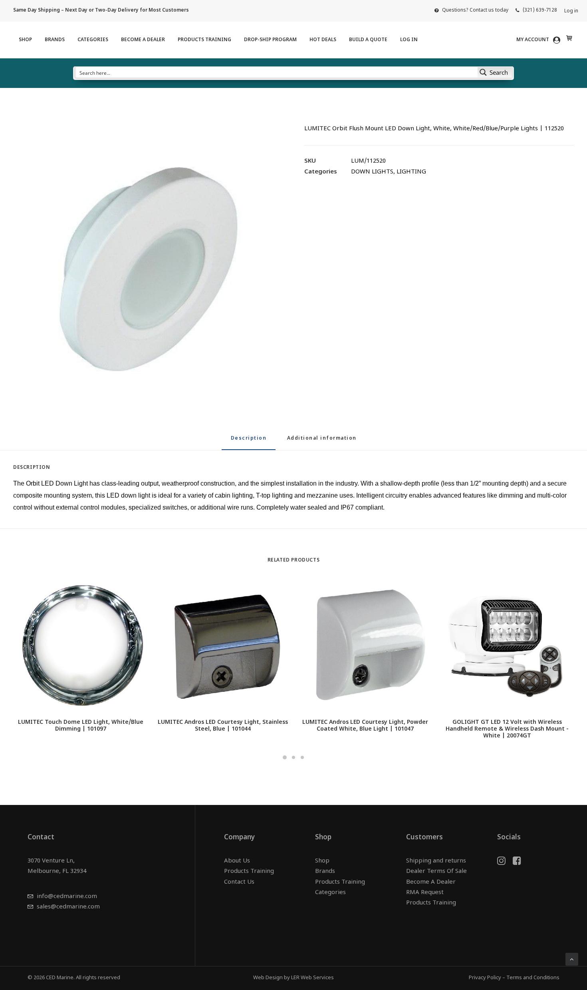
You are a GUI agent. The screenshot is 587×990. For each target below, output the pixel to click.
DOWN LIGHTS (372, 172)
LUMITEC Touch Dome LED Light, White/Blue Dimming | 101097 (80, 726)
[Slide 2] (293, 757)
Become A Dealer (143, 40)
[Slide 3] (302, 757)
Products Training (204, 40)
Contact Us (239, 882)
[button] (148, 261)
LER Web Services (312, 977)
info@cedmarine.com (67, 896)
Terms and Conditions (532, 977)
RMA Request (425, 892)
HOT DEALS (322, 40)
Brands (55, 40)
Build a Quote (368, 40)
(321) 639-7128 (540, 10)
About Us (237, 861)
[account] (539, 40)
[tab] (322, 441)
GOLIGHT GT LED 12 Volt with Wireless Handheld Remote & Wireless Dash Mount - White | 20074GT (507, 729)
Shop (25, 40)
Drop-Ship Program (270, 40)
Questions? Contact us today (475, 10)
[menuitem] (471, 10)
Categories (92, 40)
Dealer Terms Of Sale (436, 871)
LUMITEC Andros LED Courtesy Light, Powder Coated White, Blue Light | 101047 (365, 726)
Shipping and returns (436, 861)
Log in (571, 11)
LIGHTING (411, 172)
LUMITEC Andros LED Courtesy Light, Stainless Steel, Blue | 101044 (223, 726)
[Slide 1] (284, 757)
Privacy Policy (485, 977)
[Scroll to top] (571, 959)
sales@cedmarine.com (68, 907)
